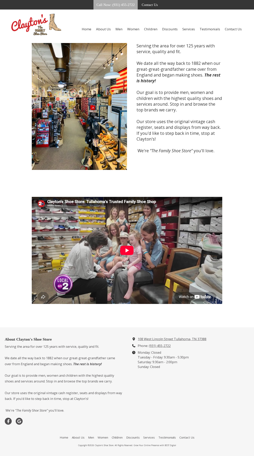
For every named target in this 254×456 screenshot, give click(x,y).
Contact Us (150, 5)
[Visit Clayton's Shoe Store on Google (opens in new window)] (19, 421)
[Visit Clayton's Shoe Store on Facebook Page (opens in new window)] (8, 421)
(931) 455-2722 (160, 346)
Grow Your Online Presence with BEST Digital (155, 445)
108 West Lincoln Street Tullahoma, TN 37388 (172, 339)
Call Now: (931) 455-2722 (115, 5)
